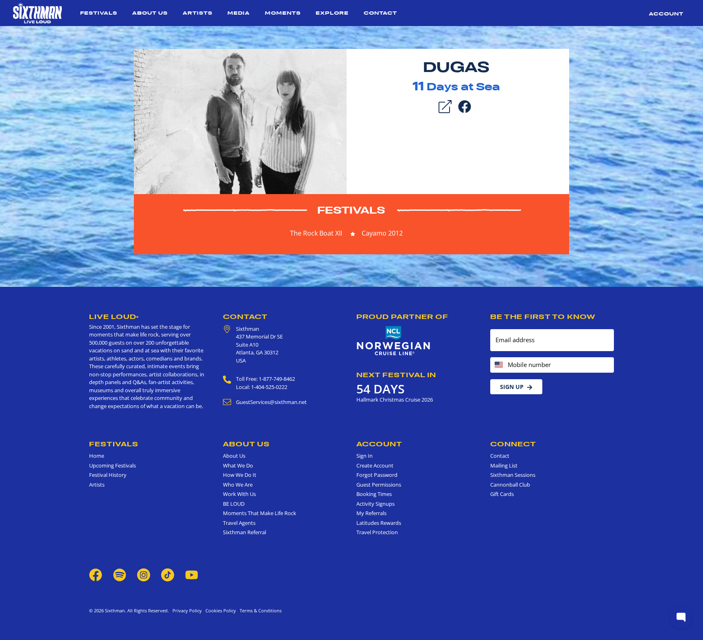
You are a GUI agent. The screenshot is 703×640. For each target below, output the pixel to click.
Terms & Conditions (259, 610)
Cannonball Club (510, 484)
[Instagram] (143, 574)
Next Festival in (396, 375)
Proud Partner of (402, 316)
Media (238, 13)
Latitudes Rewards (378, 522)
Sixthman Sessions (512, 474)
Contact (380, 13)
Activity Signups (375, 503)
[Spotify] (119, 574)
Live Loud (114, 316)
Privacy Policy (187, 610)
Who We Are (238, 484)
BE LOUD (234, 503)
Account (666, 14)
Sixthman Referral (244, 532)
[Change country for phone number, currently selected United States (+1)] (498, 365)
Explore (332, 13)
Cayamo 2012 (382, 233)
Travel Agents (239, 522)
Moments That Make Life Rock (259, 513)
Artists (197, 13)
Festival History (108, 474)
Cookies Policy (219, 610)
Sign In (364, 455)
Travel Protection (377, 532)
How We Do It (239, 474)
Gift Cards (502, 494)
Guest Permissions (378, 484)
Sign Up (512, 386)
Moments (283, 13)
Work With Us (239, 494)
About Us (150, 13)
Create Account (374, 465)
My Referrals (371, 513)
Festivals (98, 13)
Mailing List (503, 465)
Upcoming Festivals (112, 465)
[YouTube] (191, 574)
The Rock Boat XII (316, 233)
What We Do (238, 465)
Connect (513, 444)
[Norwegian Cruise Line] (393, 341)
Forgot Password (376, 474)
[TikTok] (168, 574)
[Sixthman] (37, 13)
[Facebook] (464, 105)
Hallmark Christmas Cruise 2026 (394, 399)
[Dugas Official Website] (240, 120)
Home (96, 455)
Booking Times (374, 494)
